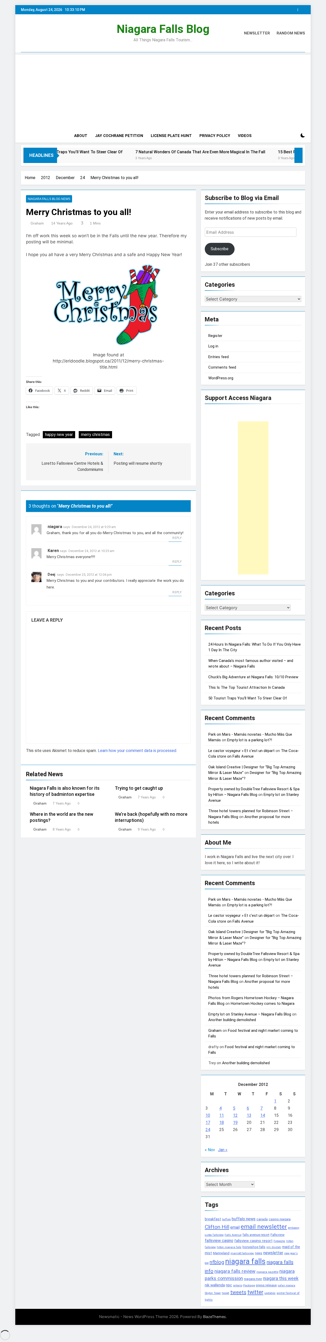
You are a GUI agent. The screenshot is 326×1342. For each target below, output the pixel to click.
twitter (255, 1292)
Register (215, 335)
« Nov (210, 1149)
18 (221, 1122)
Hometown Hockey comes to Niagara (262, 1003)
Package (249, 1285)
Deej (51, 574)
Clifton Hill (217, 1227)
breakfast (213, 1219)
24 (208, 1129)
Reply (177, 538)
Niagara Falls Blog (163, 29)
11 (221, 1115)
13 (249, 1115)
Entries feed (218, 357)
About (80, 135)
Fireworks (279, 1241)
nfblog (217, 1262)
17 (208, 1122)
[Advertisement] (163, 90)
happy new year (59, 434)
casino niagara (280, 1219)
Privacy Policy (214, 135)
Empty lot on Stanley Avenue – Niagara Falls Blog (249, 1014)
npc (229, 1285)
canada (262, 1219)
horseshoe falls (253, 1247)
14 (262, 1115)
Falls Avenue (233, 1235)
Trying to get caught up (139, 788)
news (258, 1253)
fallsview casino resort (253, 1240)
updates (270, 1293)
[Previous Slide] (294, 8)
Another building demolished (232, 1020)
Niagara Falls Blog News (49, 199)
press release (266, 1285)
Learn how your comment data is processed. (137, 750)
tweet (225, 1293)
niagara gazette (267, 1272)
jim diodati (273, 1247)
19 (235, 1122)
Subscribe (219, 248)
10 (208, 1115)
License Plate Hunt (171, 135)
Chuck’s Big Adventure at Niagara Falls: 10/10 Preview (253, 677)
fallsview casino (219, 1240)
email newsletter (264, 1226)
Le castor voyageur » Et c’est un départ (241, 750)
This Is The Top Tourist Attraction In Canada (246, 687)
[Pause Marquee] (298, 155)
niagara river (253, 1279)
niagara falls (245, 1261)
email (235, 1227)
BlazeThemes (214, 1316)
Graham (37, 223)
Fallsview (277, 1235)
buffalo (226, 1219)
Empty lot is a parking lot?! (249, 740)
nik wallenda (215, 1285)
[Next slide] (302, 8)
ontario (237, 1285)
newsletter (273, 1252)
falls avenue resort (255, 1235)
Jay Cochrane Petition (119, 135)
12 (235, 1115)
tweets (238, 1292)
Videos (245, 135)
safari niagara (286, 1285)
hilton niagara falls (229, 1247)
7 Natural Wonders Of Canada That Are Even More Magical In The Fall (166, 151)
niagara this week (280, 1278)
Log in (213, 346)
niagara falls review (234, 1271)
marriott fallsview (242, 1253)
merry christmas (95, 434)
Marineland (221, 1253)
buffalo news (243, 1218)
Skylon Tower (213, 1293)
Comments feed (222, 367)
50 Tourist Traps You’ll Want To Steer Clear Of (247, 698)
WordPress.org (220, 378)
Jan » (222, 1149)
